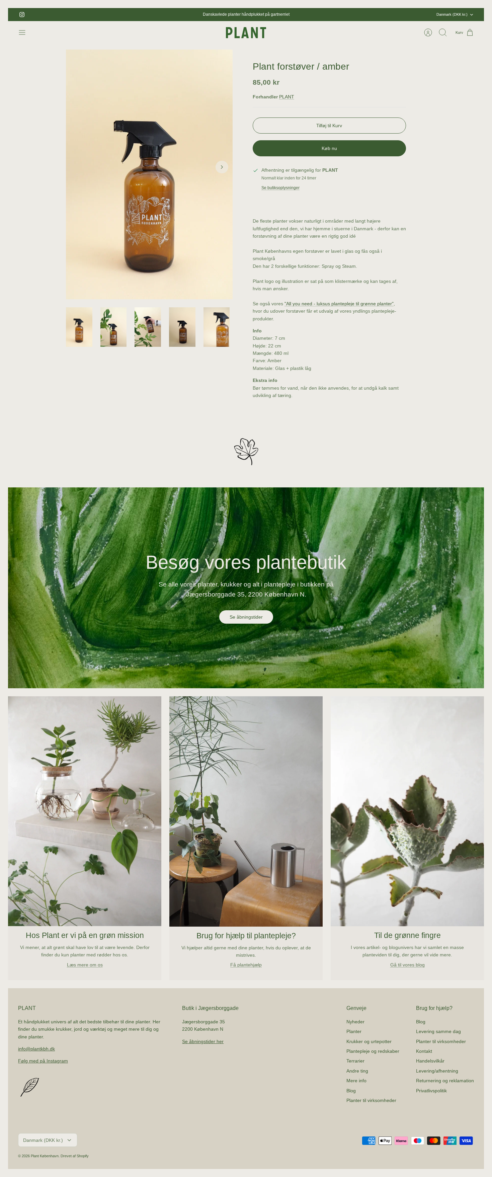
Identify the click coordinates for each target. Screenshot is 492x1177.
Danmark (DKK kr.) (452, 14)
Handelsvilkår (430, 1061)
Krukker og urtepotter (369, 1041)
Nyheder (355, 1021)
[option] (149, 175)
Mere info (356, 1080)
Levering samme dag (438, 1031)
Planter (353, 1031)
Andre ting (357, 1071)
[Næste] (318, 15)
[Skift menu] (25, 32)
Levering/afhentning (437, 1071)
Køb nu (329, 148)
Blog (351, 1090)
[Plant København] (246, 32)
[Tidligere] (174, 15)
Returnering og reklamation (445, 1080)
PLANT (286, 96)
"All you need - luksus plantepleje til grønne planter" (339, 303)
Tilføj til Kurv (329, 125)
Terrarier (355, 1061)
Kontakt (424, 1051)
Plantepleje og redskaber (372, 1051)
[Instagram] (21, 14)
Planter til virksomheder (371, 1100)
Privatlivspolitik (431, 1090)
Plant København (45, 1156)
